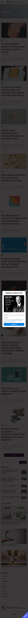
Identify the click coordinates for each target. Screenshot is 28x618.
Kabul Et (6, 317)
